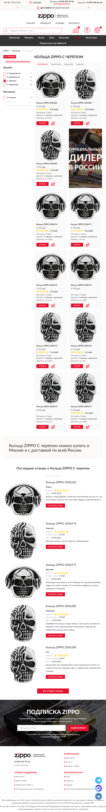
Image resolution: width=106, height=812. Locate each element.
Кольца (77, 38)
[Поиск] (6, 30)
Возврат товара (73, 766)
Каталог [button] (31, 23)
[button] (62, 3)
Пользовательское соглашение (30, 789)
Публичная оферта (24, 785)
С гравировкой (13, 73)
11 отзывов (89, 109)
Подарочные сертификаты (53, 43)
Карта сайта (21, 781)
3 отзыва (54, 291)
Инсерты (29, 38)
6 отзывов (54, 170)
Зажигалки (14, 38)
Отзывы (59, 23)
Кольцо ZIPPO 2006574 (61, 523)
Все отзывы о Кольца (53, 691)
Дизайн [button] (7, 67)
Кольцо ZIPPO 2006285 (61, 606)
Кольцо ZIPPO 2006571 (61, 565)
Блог (68, 777)
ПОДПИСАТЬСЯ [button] (78, 728)
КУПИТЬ (42, 123)
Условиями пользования (51, 736)
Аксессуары (91, 38)
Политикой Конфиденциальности (66, 734)
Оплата (69, 762)
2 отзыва (88, 352)
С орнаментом (13, 77)
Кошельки (64, 38)
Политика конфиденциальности (80, 789)
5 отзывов (54, 352)
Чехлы (41, 38)
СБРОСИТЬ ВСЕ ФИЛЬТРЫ (18, 62)
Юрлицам (45, 23)
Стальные (11, 98)
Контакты (74, 23)
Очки (51, 38)
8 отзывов (54, 109)
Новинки (70, 781)
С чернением (12, 85)
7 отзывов (89, 413)
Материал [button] (9, 92)
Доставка (70, 758)
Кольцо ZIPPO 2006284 (61, 647)
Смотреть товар (55, 505)
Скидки (69, 785)
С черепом (11, 81)
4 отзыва (54, 231)
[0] (97, 30)
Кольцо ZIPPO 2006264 (61, 482)
